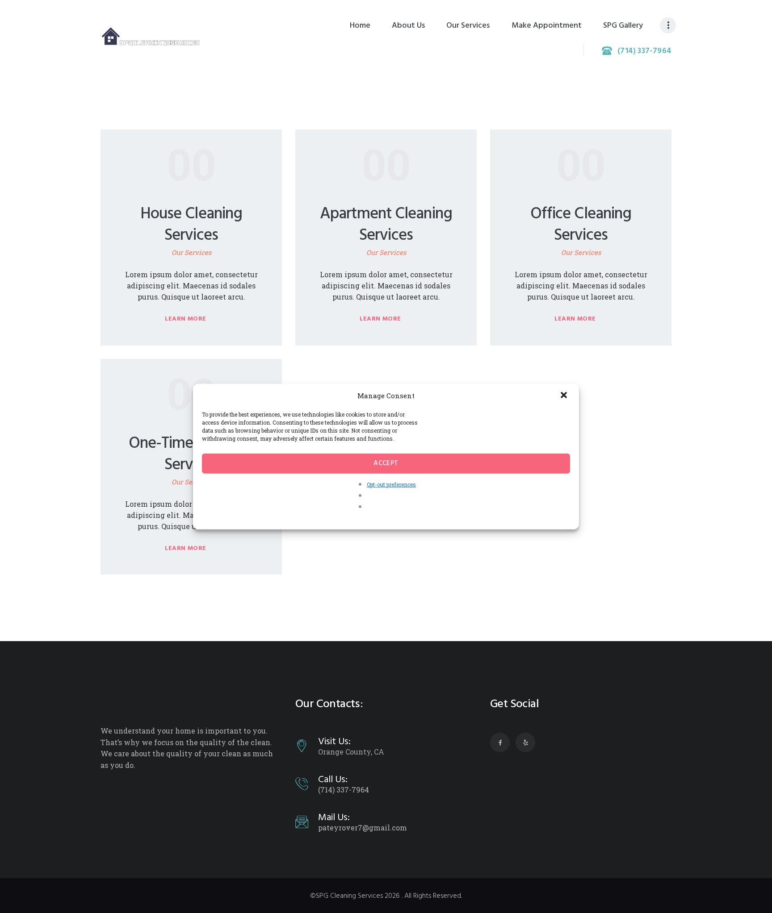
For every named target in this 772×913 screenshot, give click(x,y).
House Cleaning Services (191, 225)
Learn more (185, 319)
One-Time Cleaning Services (191, 454)
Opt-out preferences (391, 484)
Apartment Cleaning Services (386, 225)
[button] (564, 395)
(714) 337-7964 (343, 789)
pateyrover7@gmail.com (362, 827)
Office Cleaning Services (581, 225)
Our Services (191, 252)
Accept (385, 463)
